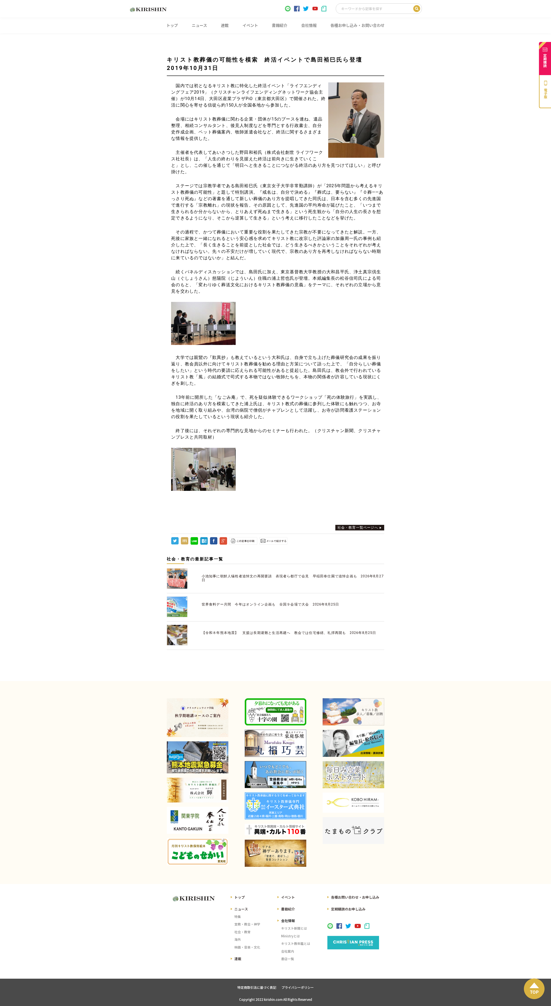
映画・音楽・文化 (247, 947)
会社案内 (287, 951)
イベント (288, 897)
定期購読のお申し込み (348, 909)
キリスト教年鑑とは (295, 943)
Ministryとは (290, 936)
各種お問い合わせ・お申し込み (355, 897)
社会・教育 (242, 932)
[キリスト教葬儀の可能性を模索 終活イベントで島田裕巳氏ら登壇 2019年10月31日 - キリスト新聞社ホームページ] (204, 543)
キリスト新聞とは (294, 928)
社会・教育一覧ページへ (357, 527)
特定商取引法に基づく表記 (256, 987)
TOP (534, 992)
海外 (237, 939)
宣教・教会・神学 (247, 924)
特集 (237, 916)
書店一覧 (287, 959)
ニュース (241, 909)
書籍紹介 (288, 909)
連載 (237, 958)
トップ (239, 897)
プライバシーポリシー (298, 987)
